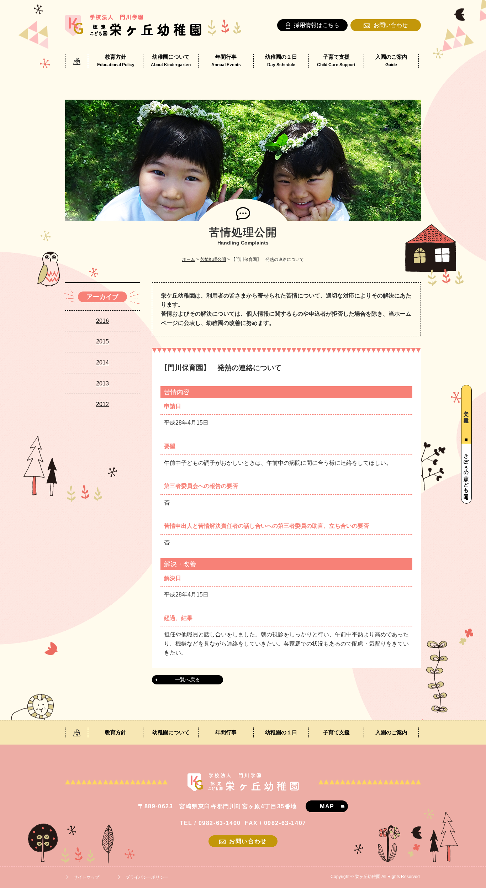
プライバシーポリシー (147, 877)
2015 (102, 341)
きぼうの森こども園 (466, 470)
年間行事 (226, 60)
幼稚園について (171, 60)
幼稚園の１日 (281, 60)
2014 (102, 362)
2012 (102, 404)
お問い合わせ (391, 25)
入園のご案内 (391, 60)
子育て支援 (336, 60)
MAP (327, 806)
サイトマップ (86, 877)
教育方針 (115, 60)
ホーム (188, 259)
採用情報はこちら (316, 25)
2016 (102, 321)
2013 (102, 383)
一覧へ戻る (187, 679)
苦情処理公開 (213, 259)
